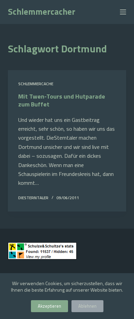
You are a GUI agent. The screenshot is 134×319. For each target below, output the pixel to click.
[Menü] (123, 12)
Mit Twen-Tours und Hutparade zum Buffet (61, 100)
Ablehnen (87, 306)
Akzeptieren (49, 306)
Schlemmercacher (41, 11)
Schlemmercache (35, 83)
